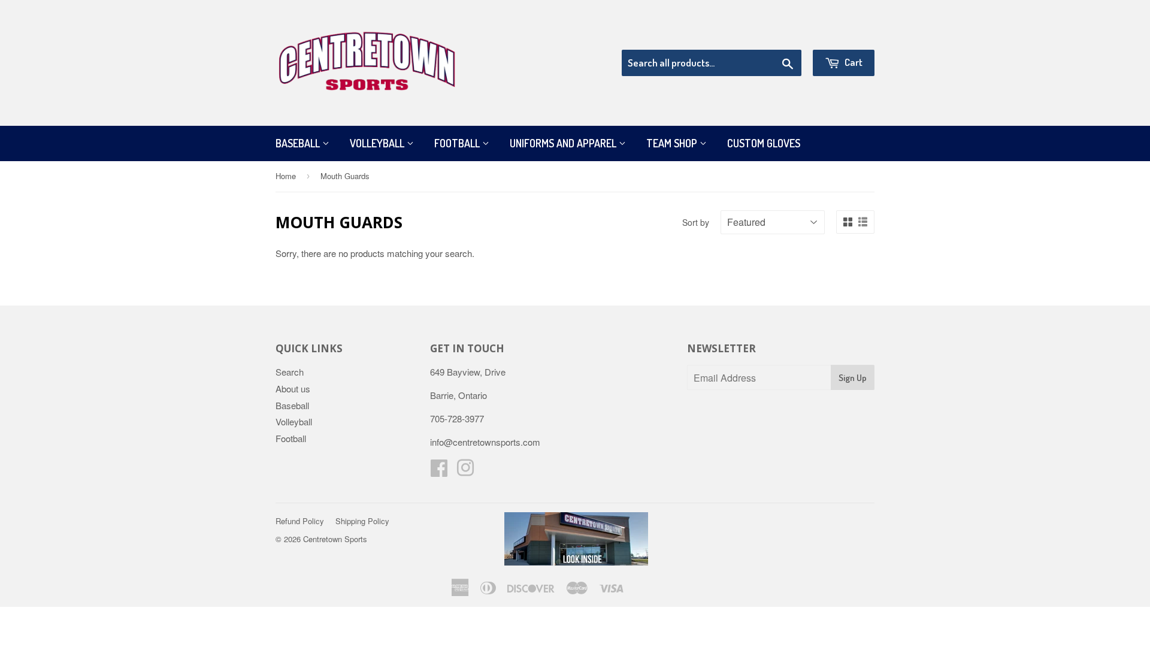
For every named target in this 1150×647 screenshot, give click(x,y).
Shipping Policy (362, 521)
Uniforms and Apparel (564, 143)
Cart (852, 62)
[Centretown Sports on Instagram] (465, 471)
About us (293, 388)
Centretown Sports (335, 539)
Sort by (695, 222)
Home (286, 176)
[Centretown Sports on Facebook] (439, 471)
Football (458, 143)
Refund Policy (300, 521)
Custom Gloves (763, 143)
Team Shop (673, 143)
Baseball (299, 143)
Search (290, 371)
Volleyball (378, 143)
